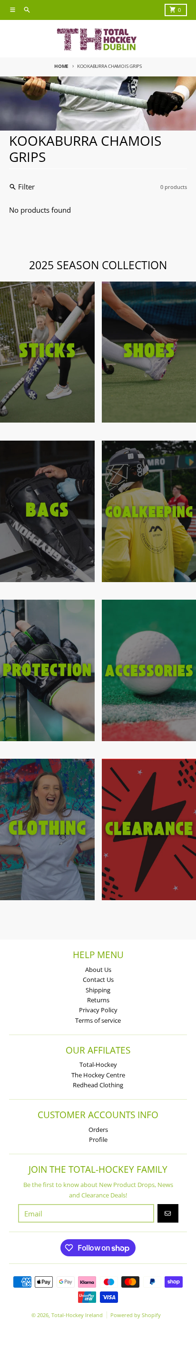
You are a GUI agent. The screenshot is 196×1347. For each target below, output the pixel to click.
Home (61, 66)
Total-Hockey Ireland (77, 1315)
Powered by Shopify (135, 1315)
